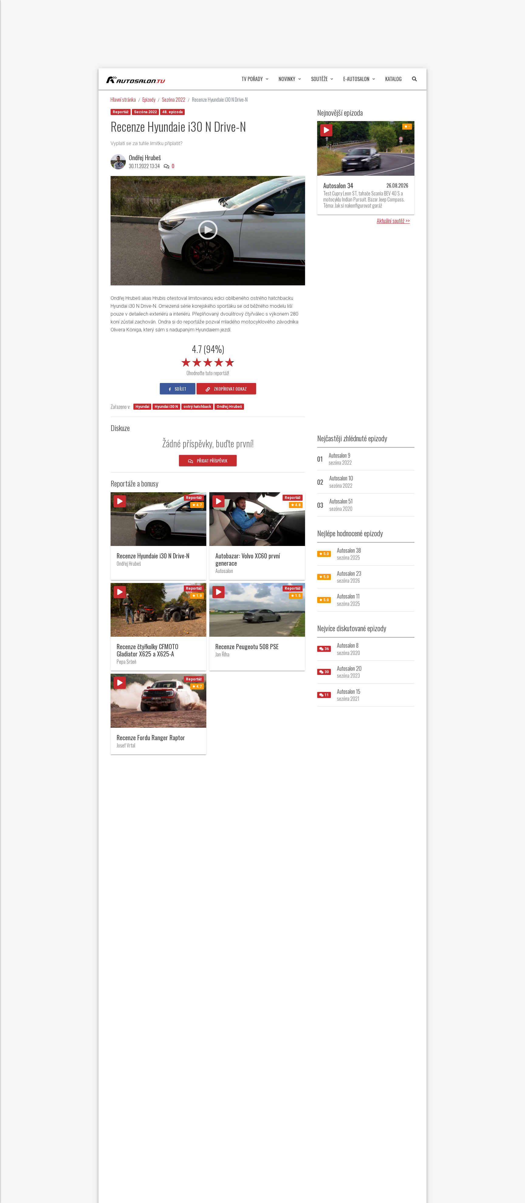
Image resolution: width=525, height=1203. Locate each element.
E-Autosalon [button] (356, 79)
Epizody (148, 99)
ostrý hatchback (197, 407)
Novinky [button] (287, 79)
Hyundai (142, 407)
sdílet (180, 388)
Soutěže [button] (319, 79)
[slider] (207, 361)
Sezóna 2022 (173, 99)
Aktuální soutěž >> (393, 221)
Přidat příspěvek (211, 460)
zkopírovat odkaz (230, 388)
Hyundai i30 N (166, 407)
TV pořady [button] (252, 79)
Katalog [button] (393, 79)
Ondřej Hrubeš (229, 407)
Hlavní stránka (123, 99)
